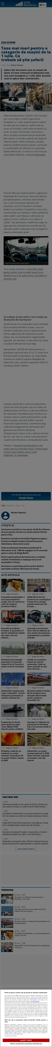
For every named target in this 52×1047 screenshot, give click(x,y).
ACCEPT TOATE (26, 1040)
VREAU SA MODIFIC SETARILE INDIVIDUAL (26, 1043)
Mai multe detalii (35, 1001)
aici (18, 1011)
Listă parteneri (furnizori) (11, 1035)
